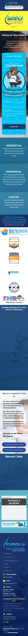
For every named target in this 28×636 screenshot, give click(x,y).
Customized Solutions (11, 560)
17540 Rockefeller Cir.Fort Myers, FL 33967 (9, 618)
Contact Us (7, 571)
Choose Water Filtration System (14, 450)
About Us (7, 567)
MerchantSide (13, 632)
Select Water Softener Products (14, 444)
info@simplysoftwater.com (15, 5)
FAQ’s (6, 564)
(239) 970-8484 (13, 3)
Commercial (8, 557)
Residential (8, 553)
